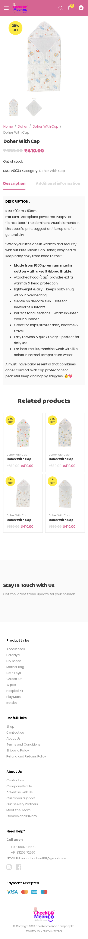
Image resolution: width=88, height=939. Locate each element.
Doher (23, 126)
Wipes (11, 684)
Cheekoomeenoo (46, 926)
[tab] (14, 185)
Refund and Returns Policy (26, 756)
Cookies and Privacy (21, 816)
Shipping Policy (17, 750)
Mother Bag (15, 667)
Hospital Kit (14, 690)
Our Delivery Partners (22, 804)
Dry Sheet (13, 661)
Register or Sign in (82, 8)
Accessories (15, 649)
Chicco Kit (14, 678)
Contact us (15, 732)
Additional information (58, 183)
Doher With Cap (45, 126)
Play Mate (13, 696)
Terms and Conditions (23, 744)
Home (8, 126)
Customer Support (20, 798)
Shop (10, 726)
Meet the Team (18, 810)
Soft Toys (13, 673)
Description (14, 183)
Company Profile (19, 786)
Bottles (12, 702)
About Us (13, 738)
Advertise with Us (19, 792)
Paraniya (12, 655)
